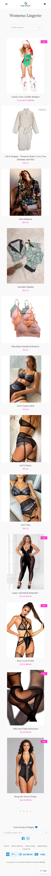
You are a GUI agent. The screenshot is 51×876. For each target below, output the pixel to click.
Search (6, 846)
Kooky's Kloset (24, 862)
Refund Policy (42, 846)
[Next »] (31, 811)
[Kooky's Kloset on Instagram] (27, 839)
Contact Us (26, 849)
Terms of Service (17, 846)
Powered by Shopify (38, 862)
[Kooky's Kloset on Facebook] (23, 839)
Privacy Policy (30, 846)
